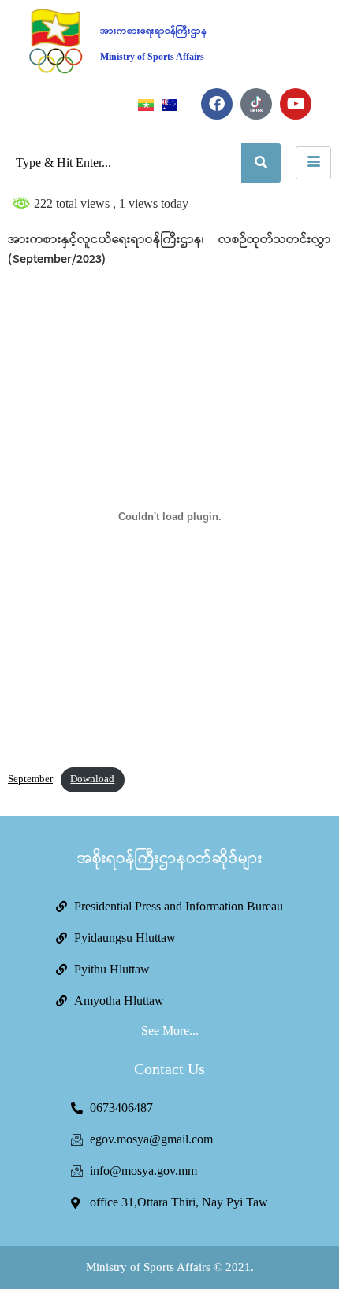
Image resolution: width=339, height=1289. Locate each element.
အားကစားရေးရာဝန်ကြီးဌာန (153, 31)
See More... (170, 1030)
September (30, 779)
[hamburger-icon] (313, 162)
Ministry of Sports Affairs (152, 56)
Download (92, 779)
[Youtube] (295, 104)
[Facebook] (217, 104)
